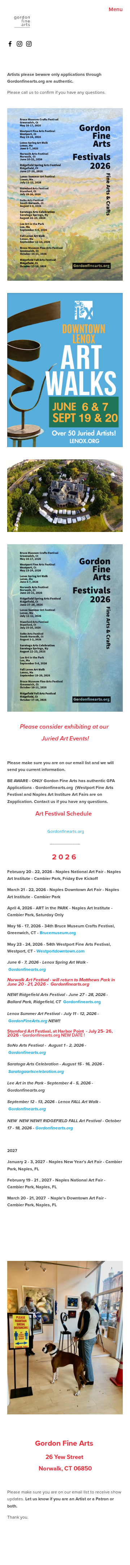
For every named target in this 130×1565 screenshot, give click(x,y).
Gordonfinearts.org (65, 831)
